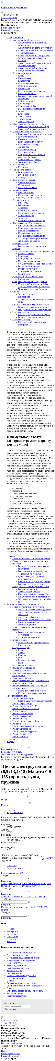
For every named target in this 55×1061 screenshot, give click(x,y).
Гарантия (11, 939)
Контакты (11, 941)
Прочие (10, 980)
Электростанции (15, 978)
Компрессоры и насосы (18, 968)
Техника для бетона (16, 965)
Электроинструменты (17, 955)
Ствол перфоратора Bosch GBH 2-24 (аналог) (23, 896)
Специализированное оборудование (24, 985)
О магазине (12, 936)
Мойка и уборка (14, 970)
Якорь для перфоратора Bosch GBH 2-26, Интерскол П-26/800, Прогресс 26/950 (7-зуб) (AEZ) (26, 884)
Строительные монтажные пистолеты (25, 991)
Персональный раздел (11, 1043)
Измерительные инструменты (21, 960)
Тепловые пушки (15, 993)
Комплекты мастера (16, 996)
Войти (4, 28)
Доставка (11, 934)
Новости (11, 929)
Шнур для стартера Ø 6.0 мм (14, 873)
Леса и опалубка (15, 963)
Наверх (4, 1051)
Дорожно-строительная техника (22, 983)
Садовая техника (15, 973)
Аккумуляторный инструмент (21, 952)
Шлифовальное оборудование (21, 975)
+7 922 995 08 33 (9, 17)
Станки (10, 988)
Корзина (5, 30)
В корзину (6, 881)
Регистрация (14, 28)
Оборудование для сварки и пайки (23, 958)
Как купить (12, 931)
